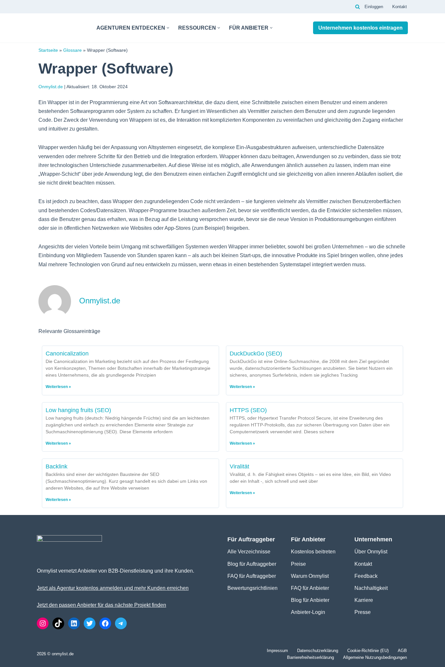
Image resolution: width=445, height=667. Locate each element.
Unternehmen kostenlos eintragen (360, 28)
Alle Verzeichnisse (248, 551)
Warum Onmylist (310, 576)
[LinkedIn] (74, 623)
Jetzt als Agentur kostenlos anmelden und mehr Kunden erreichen (113, 588)
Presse (362, 612)
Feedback (366, 576)
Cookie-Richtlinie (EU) (368, 650)
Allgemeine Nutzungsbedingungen (375, 657)
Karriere (363, 600)
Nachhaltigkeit (371, 588)
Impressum (277, 650)
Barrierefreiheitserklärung (310, 657)
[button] (168, 28)
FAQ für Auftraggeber (251, 576)
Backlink (56, 466)
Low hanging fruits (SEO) (78, 410)
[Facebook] (105, 623)
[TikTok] (58, 623)
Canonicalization (67, 353)
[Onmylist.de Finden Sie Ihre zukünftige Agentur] (61, 27)
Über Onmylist (370, 551)
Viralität (239, 466)
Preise (298, 564)
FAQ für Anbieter (310, 588)
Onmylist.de (50, 86)
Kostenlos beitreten (313, 551)
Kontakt (399, 6)
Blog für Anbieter (310, 600)
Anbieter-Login (308, 612)
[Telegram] (121, 623)
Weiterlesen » (58, 386)
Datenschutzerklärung (317, 650)
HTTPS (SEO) (248, 410)
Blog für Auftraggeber (251, 564)
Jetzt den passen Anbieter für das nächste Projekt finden (101, 605)
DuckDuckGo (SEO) (256, 353)
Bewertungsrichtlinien (252, 588)
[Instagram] (43, 623)
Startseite (48, 50)
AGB (402, 650)
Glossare (72, 50)
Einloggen (374, 6)
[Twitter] (89, 623)
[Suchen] (357, 6)
